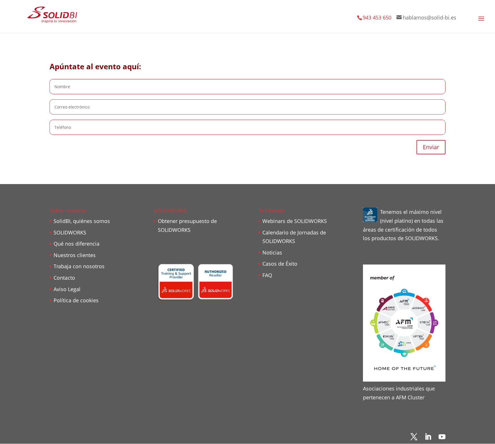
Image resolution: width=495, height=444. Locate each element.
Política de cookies (76, 300)
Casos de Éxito (279, 263)
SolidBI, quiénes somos (82, 221)
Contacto (64, 277)
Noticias (272, 252)
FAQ (267, 275)
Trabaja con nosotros (79, 266)
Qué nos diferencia (76, 243)
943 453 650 (377, 17)
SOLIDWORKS (70, 232)
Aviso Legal (67, 289)
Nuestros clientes (75, 255)
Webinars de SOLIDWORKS (294, 221)
